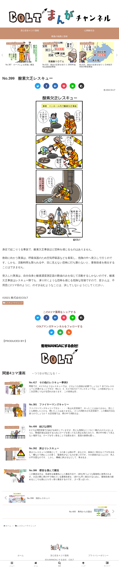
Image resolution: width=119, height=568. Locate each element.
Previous (2, 55)
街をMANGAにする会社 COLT (59, 560)
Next (116, 55)
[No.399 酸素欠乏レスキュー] (55, 86)
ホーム (21, 555)
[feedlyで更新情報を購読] (60, 332)
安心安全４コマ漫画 (59, 555)
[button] (110, 363)
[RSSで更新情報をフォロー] (69, 332)
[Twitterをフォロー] (51, 332)
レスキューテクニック (14, 303)
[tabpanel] (23, 55)
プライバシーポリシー (98, 555)
